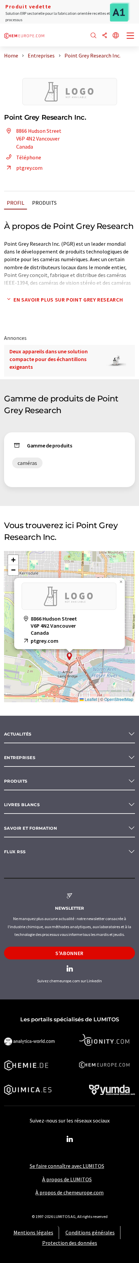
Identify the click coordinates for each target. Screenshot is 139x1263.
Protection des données (69, 1242)
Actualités (18, 734)
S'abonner (69, 953)
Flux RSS (15, 851)
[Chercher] (93, 36)
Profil (15, 202)
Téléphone (28, 157)
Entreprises (19, 757)
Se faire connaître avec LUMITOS (67, 1165)
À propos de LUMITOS (67, 1179)
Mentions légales (33, 1232)
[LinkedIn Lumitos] (69, 1139)
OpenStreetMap (118, 699)
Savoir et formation (30, 828)
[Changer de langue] (115, 36)
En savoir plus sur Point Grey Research (68, 299)
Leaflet (90, 699)
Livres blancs (22, 804)
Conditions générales (90, 1232)
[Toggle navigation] (130, 36)
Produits (44, 202)
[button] (69, 656)
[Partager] (104, 36)
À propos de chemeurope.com (69, 1192)
